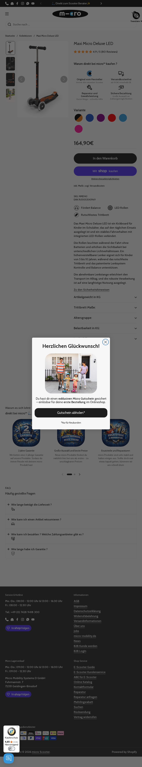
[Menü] (17, 728)
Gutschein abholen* (71, 413)
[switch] (11, 749)
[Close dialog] (106, 342)
